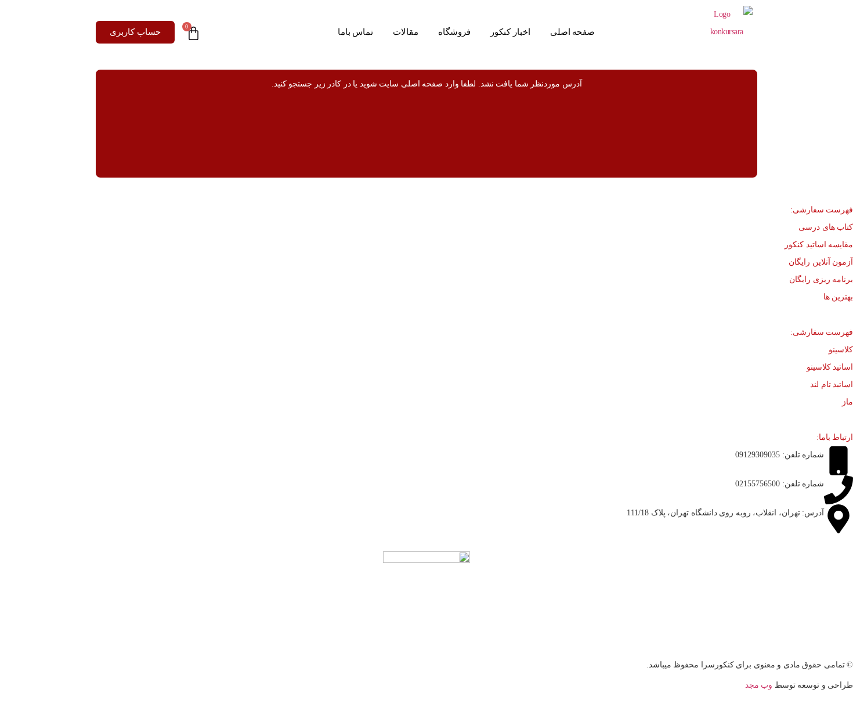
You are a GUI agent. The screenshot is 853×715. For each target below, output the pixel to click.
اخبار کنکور (510, 32)
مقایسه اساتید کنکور (819, 244)
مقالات (405, 32)
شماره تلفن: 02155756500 (779, 483)
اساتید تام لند (831, 384)
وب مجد (759, 685)
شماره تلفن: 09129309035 (779, 454)
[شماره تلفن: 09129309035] (838, 460)
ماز (847, 402)
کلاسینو (841, 349)
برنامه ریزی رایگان (821, 279)
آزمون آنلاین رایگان (821, 262)
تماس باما (356, 32)
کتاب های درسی (825, 227)
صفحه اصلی (572, 32)
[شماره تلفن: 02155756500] (838, 489)
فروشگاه (454, 32)
